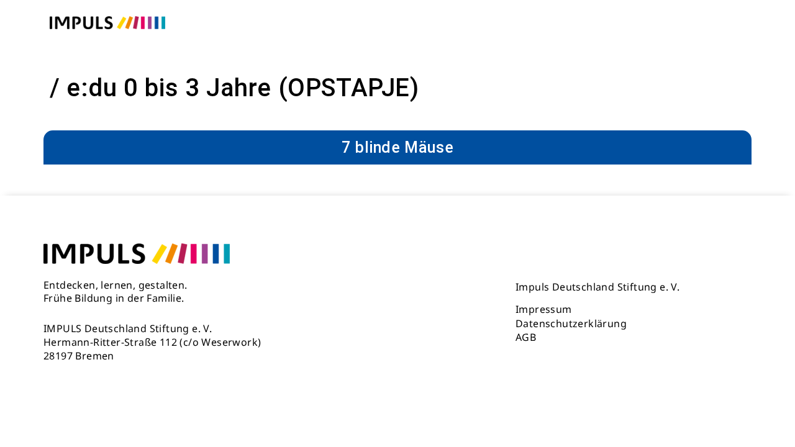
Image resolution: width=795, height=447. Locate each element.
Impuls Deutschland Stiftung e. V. (597, 287)
